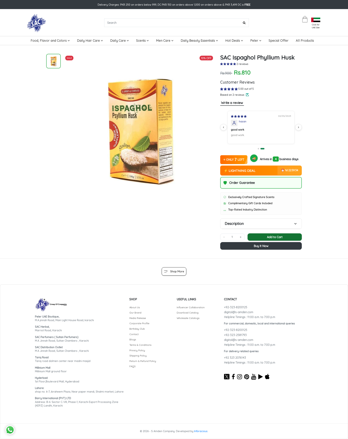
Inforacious (201, 431)
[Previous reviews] (223, 127)
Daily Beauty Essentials (198, 40)
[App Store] (267, 376)
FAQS (132, 366)
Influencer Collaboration (191, 307)
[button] (228, 64)
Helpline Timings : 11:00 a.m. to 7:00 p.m (249, 317)
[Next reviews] (298, 127)
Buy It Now (261, 246)
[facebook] (233, 376)
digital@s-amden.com (238, 312)
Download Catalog (187, 312)
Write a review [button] (232, 103)
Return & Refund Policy (142, 361)
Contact (134, 334)
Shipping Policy (138, 355)
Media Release (137, 318)
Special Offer (279, 40)
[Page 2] (262, 148)
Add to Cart (275, 237)
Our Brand (135, 312)
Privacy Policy (137, 350)
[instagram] (239, 376)
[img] (238, 116)
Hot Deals (233, 40)
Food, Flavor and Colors (49, 40)
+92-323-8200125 (235, 307)
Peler (254, 40)
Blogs (132, 339)
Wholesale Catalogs (188, 318)
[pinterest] (246, 376)
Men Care (163, 40)
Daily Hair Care (89, 40)
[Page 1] (258, 148)
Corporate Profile (139, 323)
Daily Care (118, 40)
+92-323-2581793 (235, 335)
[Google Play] (260, 376)
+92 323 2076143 (235, 357)
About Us (134, 307)
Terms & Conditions (140, 344)
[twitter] (226, 376)
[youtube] (253, 376)
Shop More (177, 271)
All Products (305, 40)
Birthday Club (137, 328)
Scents (141, 40)
